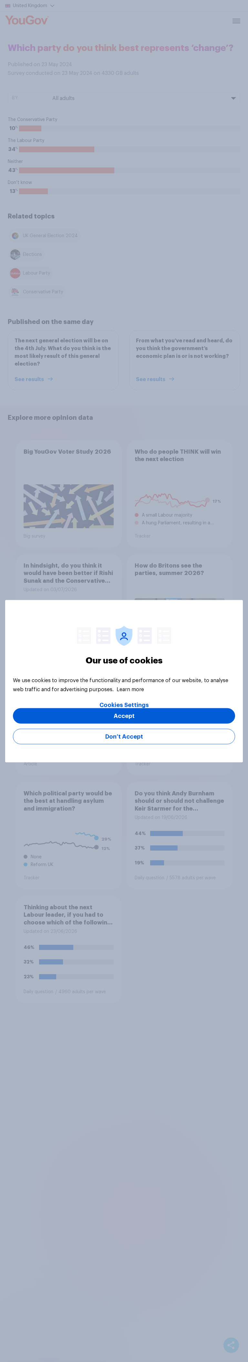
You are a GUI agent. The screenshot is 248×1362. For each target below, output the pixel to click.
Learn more (130, 689)
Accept (124, 716)
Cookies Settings (124, 705)
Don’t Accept (124, 736)
